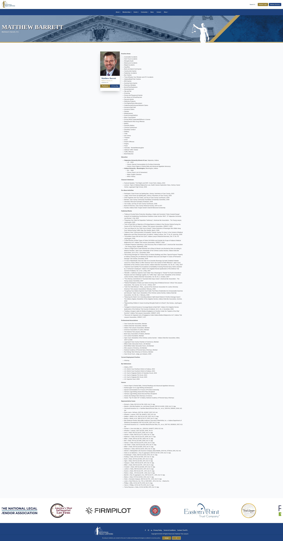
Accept (166, 538)
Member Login (263, 4)
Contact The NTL (182, 530)
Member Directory (275, 4)
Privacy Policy (157, 530)
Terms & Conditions (169, 530)
